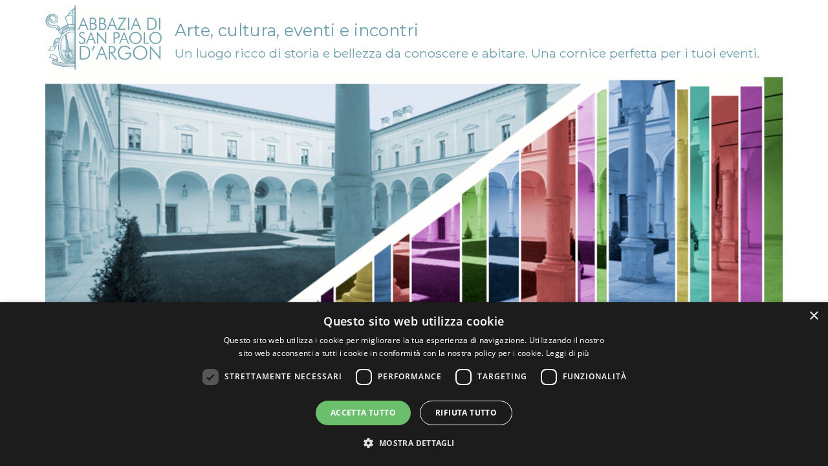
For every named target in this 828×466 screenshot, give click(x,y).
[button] (413, 442)
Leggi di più (567, 353)
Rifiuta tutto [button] (466, 412)
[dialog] (414, 384)
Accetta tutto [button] (363, 412)
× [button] (813, 316)
